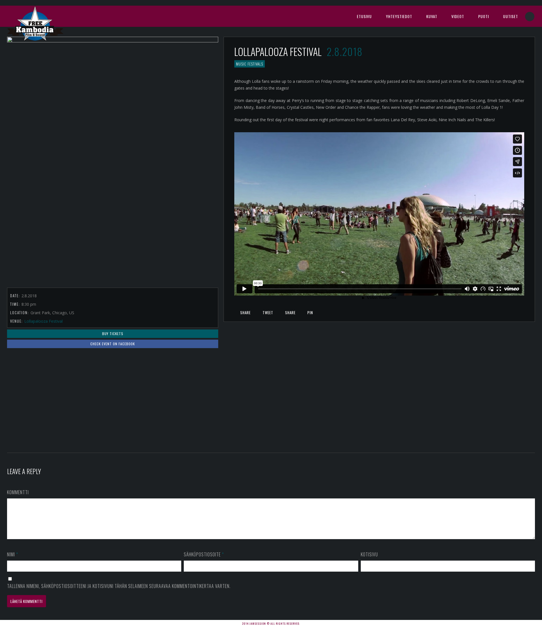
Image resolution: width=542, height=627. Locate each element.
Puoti (483, 16)
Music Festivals (249, 64)
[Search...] (530, 16)
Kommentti (18, 492)
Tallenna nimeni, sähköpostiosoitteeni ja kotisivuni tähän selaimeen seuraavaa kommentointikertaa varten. (119, 586)
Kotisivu (369, 554)
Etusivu (364, 16)
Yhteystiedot (399, 16)
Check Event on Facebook (112, 343)
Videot (457, 16)
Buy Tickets (112, 333)
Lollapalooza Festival (43, 321)
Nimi (12, 554)
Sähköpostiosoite (204, 554)
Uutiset (510, 16)
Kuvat (431, 16)
